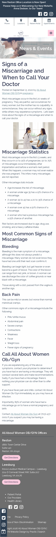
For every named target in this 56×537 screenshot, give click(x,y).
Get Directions (11, 457)
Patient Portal (14, 494)
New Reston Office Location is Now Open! (24, 2)
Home (7, 517)
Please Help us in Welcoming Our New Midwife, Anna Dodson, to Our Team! (28, 7)
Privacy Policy (22, 517)
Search (41, 531)
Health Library (14, 501)
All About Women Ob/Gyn (24, 414)
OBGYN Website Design (14, 531)
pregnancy (28, 93)
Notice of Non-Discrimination (18, 522)
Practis (33, 531)
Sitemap (42, 522)
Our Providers (14, 497)
